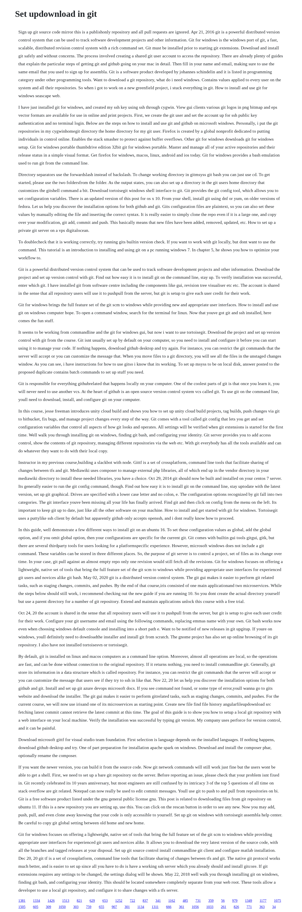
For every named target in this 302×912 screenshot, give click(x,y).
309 (48, 907)
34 (274, 907)
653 (105, 900)
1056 (195, 907)
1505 (21, 907)
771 (249, 907)
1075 (277, 900)
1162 (171, 900)
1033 (209, 907)
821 (79, 900)
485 (185, 900)
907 (114, 907)
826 (236, 907)
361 (181, 907)
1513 (65, 900)
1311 (155, 907)
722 (132, 900)
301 (127, 907)
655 (101, 907)
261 (223, 907)
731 (198, 900)
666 (168, 907)
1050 (62, 907)
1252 (118, 900)
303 (75, 907)
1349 (248, 900)
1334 (36, 900)
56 (223, 900)
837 (145, 900)
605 (35, 907)
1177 (263, 900)
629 (92, 900)
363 (262, 907)
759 (88, 907)
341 (158, 900)
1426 (51, 900)
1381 (21, 900)
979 (234, 900)
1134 (140, 907)
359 (211, 900)
